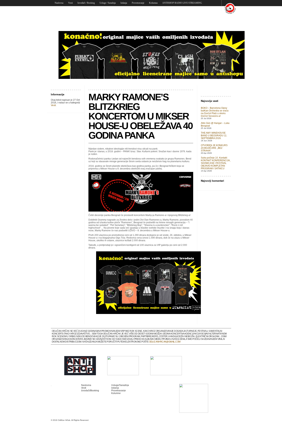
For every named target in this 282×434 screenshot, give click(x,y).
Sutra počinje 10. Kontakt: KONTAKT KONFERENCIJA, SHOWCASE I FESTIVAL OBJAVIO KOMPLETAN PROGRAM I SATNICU (215, 163)
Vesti (70, 3)
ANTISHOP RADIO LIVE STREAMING (182, 3)
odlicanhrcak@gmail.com (165, 341)
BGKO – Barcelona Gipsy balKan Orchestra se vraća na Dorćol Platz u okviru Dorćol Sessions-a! (214, 112)
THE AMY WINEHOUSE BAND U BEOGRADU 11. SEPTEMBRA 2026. (214, 136)
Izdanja (123, 3)
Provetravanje (138, 3)
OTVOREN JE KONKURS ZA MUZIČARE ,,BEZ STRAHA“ (214, 148)
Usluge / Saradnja (108, 3)
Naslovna (59, 3)
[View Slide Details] (152, 78)
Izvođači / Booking (86, 3)
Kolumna (153, 3)
